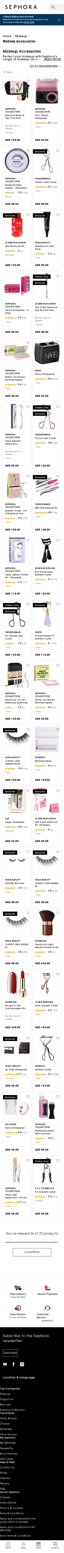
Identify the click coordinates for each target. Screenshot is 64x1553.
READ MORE (52, 59)
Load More (32, 1252)
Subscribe (10, 1353)
